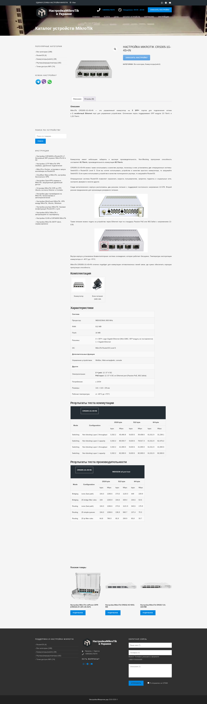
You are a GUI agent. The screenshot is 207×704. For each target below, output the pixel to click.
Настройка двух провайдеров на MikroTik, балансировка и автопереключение (48, 196)
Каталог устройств (131, 17)
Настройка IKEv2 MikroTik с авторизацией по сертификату (47, 213)
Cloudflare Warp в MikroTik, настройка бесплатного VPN (50, 176)
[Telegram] (166, 3)
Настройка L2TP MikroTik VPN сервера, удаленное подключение (48, 165)
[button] (115, 49)
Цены (116, 17)
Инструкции (163, 17)
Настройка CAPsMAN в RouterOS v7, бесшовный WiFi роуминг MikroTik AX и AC (50, 158)
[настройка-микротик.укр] (57, 13)
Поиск (40, 141)
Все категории (139, 64)
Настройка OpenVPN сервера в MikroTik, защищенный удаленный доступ (48, 182)
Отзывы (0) (89, 99)
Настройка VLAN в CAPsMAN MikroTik (51, 218)
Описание (77, 99)
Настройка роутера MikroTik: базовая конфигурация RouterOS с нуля (50, 208)
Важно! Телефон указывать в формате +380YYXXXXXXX (144, 658)
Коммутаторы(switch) (152, 64)
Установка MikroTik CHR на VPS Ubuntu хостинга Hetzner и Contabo (49, 189)
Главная (96, 17)
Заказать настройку (159, 10)
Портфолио (149, 17)
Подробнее (78, 613)
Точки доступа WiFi (43, 66)
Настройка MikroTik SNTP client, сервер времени (48, 223)
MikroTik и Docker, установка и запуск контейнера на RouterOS (50, 170)
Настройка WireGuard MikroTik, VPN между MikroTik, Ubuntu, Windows (50, 202)
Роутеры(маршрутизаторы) (47, 63)
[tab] (77, 99)
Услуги (107, 17)
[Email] (170, 3)
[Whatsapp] (162, 3)
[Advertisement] (121, 137)
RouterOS (40, 55)
